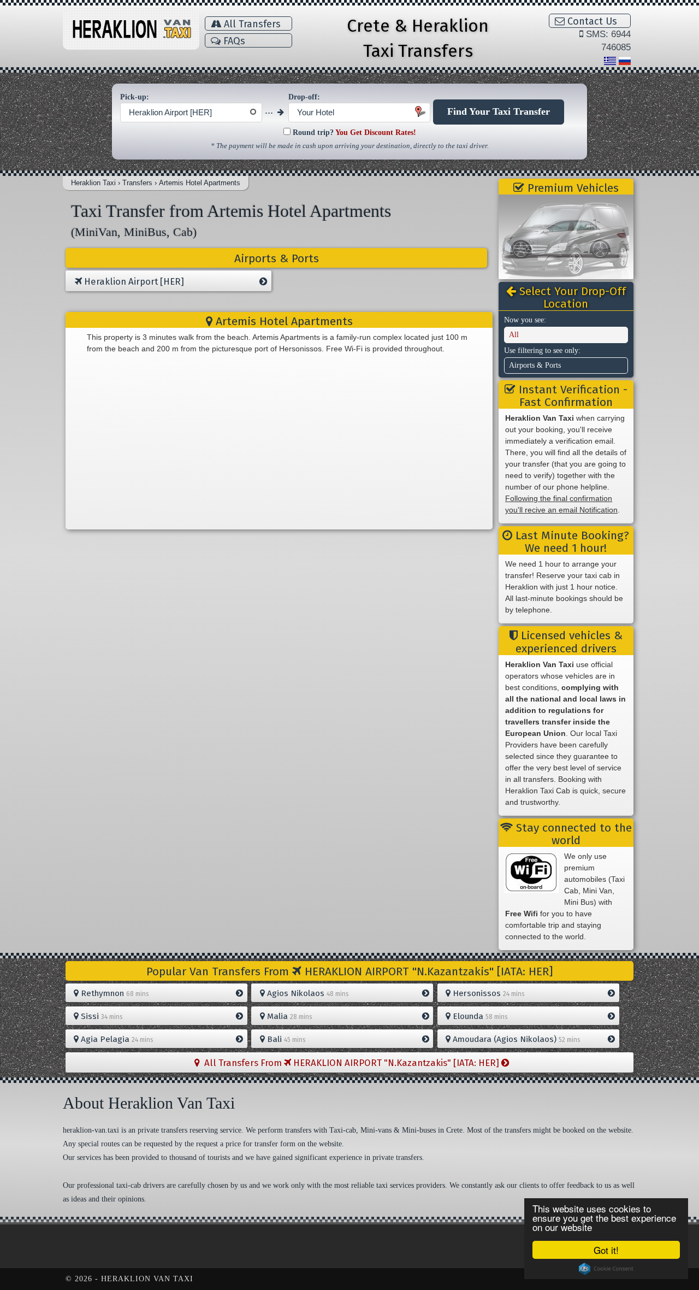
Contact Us (591, 21)
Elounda (479, 1016)
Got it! (606, 1250)
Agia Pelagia (116, 1039)
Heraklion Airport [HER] (133, 281)
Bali (285, 1039)
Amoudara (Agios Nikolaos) (515, 1039)
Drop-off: (304, 97)
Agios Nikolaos (307, 993)
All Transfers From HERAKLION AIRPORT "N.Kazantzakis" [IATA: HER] (350, 1062)
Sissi (101, 1016)
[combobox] (191, 112)
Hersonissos (488, 993)
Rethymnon (114, 993)
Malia (288, 1016)
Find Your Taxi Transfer (498, 111)
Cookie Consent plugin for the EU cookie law (606, 1269)
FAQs (233, 41)
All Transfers (251, 24)
